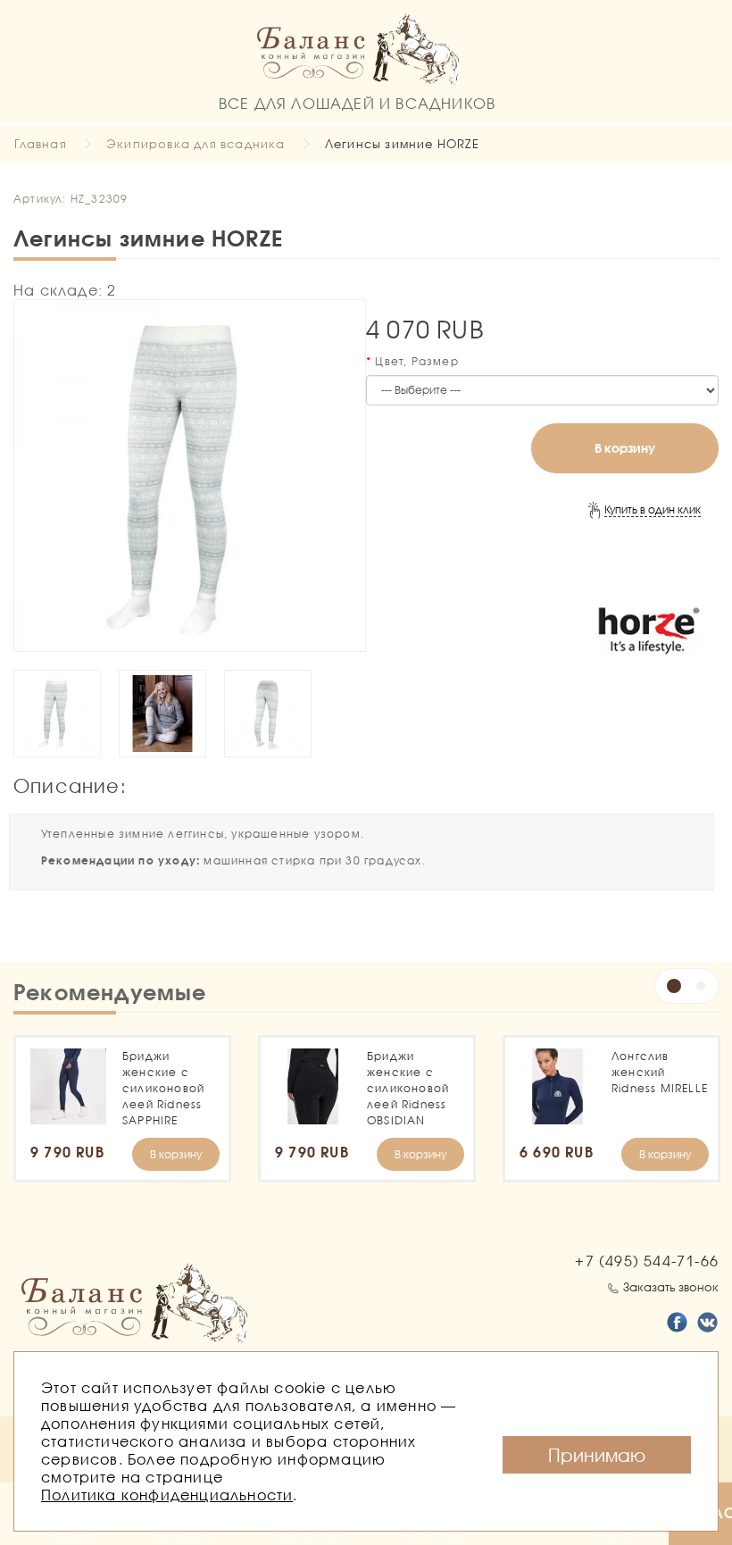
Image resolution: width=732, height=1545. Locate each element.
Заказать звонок (671, 1287)
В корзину (625, 447)
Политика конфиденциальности (167, 1494)
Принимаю (596, 1455)
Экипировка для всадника (196, 144)
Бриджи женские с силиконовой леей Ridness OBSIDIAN (408, 1088)
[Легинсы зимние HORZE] (189, 475)
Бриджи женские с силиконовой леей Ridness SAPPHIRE (163, 1088)
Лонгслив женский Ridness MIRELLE (659, 1072)
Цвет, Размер (416, 361)
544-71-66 (647, 1260)
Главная (40, 144)
